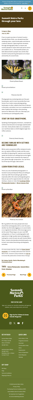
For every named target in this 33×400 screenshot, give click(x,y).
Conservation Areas (23, 345)
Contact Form (5, 355)
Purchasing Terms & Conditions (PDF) (16, 389)
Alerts (20, 348)
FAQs (3, 371)
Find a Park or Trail (23, 338)
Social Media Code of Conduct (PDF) (16, 391)
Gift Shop (4, 368)
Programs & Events (23, 341)
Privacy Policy (16, 386)
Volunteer (9, 269)
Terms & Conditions (7, 373)
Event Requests (22, 355)
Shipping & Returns (6, 375)
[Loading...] (21, 8)
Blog (9, 31)
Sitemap (21, 357)
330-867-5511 (5, 345)
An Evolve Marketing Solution (16, 396)
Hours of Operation (23, 352)
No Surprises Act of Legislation (16, 394)
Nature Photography (14, 267)
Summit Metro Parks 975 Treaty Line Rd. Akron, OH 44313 (7, 341)
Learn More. (25, 3)
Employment (22, 350)
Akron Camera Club (23, 183)
